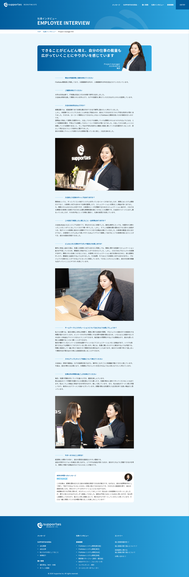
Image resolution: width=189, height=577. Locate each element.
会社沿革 (43, 549)
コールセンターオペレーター (88, 568)
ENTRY (182, 5)
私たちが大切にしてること (49, 552)
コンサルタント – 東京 (86, 565)
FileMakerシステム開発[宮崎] (88, 555)
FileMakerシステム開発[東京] (88, 549)
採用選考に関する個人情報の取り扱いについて (125, 551)
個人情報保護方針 (121, 542)
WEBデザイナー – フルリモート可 (90, 561)
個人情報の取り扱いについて (125, 546)
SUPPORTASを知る (130, 5)
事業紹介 (43, 555)
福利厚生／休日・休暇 (48, 565)
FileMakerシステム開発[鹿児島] (89, 546)
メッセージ (116, 5)
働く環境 (145, 5)
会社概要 (43, 546)
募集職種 (170, 5)
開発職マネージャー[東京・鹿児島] (90, 558)
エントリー (119, 535)
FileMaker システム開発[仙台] (89, 552)
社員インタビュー (157, 5)
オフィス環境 (44, 568)
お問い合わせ (119, 556)
